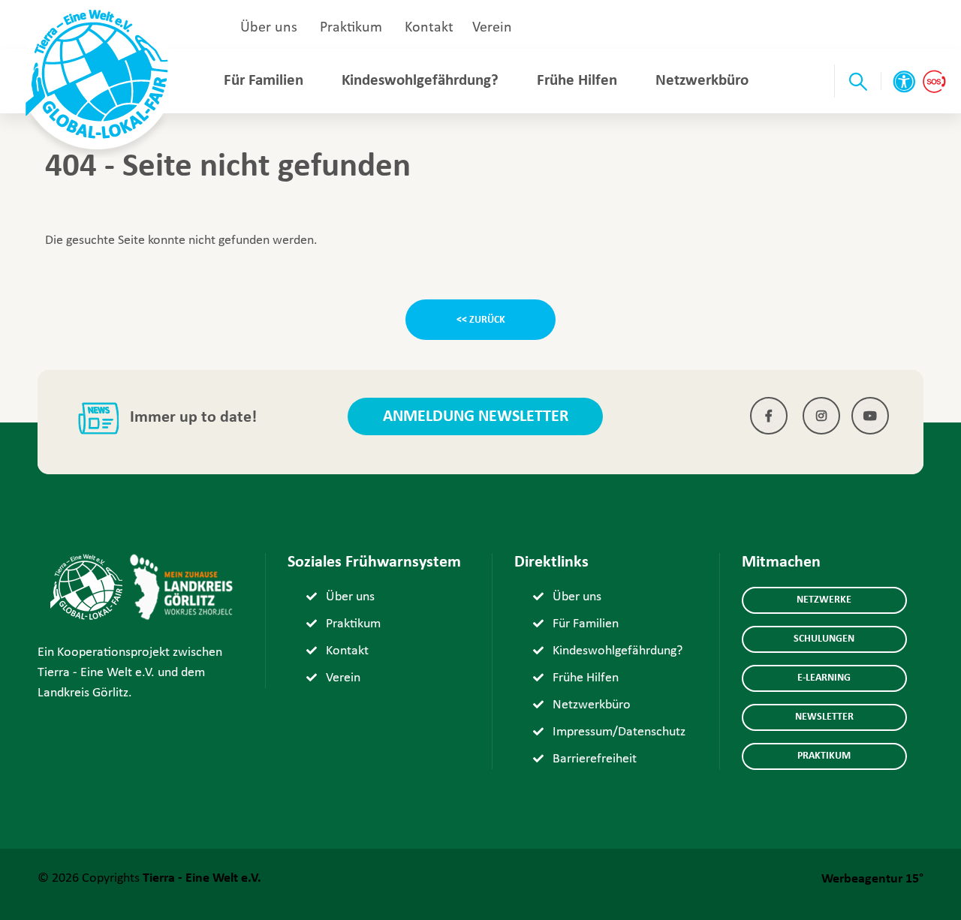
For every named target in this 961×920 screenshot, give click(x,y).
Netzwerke (824, 600)
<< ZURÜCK (480, 320)
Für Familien (263, 81)
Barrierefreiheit (595, 759)
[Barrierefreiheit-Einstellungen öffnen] (904, 82)
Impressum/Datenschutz (619, 732)
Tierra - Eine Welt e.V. (202, 878)
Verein (492, 27)
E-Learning (824, 678)
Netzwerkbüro (702, 81)
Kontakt (429, 27)
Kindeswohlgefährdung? (420, 81)
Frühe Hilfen (577, 81)
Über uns (268, 27)
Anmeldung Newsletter (475, 416)
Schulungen (824, 639)
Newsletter (824, 717)
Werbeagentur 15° (872, 879)
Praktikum (351, 27)
